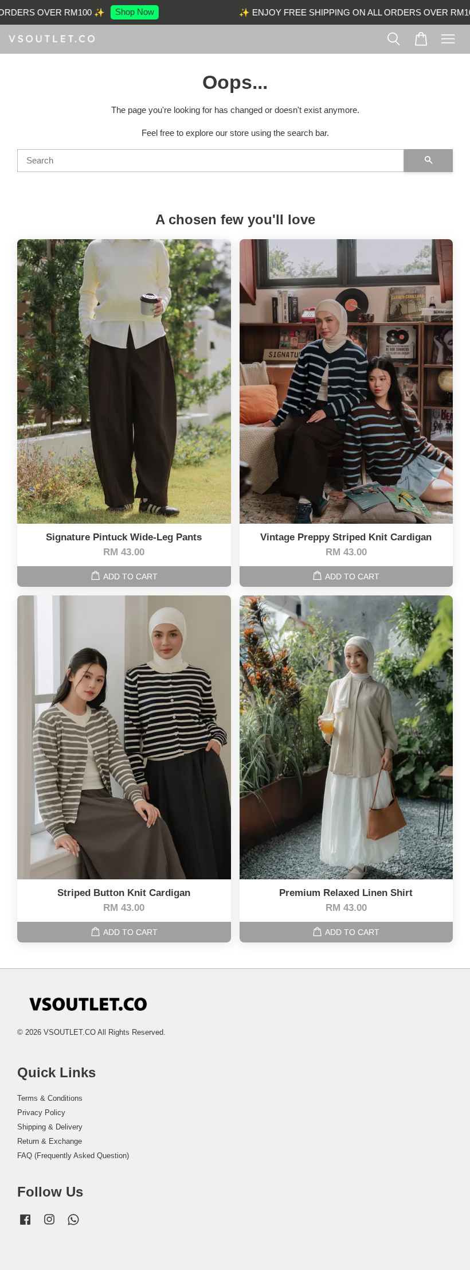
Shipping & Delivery (50, 1127)
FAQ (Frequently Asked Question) (73, 1155)
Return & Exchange (49, 1141)
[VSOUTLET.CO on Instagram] (49, 1225)
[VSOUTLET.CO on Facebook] (25, 1225)
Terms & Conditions (50, 1098)
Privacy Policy (41, 1112)
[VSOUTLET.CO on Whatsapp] (73, 1225)
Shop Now (124, 12)
